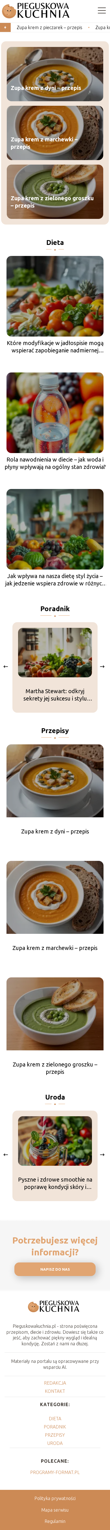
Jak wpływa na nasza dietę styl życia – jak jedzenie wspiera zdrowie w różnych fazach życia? (55, 580)
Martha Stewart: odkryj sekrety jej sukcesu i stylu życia (55, 695)
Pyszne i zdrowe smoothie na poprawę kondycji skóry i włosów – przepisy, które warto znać (55, 1183)
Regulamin (55, 1521)
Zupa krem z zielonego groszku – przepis (52, 202)
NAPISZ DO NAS (55, 1269)
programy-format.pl (55, 1472)
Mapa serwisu (55, 1509)
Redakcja (55, 1382)
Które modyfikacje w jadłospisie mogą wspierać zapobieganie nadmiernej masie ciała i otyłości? (55, 347)
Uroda (55, 1097)
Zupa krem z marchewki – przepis (44, 143)
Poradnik (55, 609)
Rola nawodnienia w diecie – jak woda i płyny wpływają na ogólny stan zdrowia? (55, 463)
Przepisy (55, 730)
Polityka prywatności (55, 1498)
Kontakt (55, 1391)
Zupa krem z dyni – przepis (46, 88)
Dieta (55, 242)
